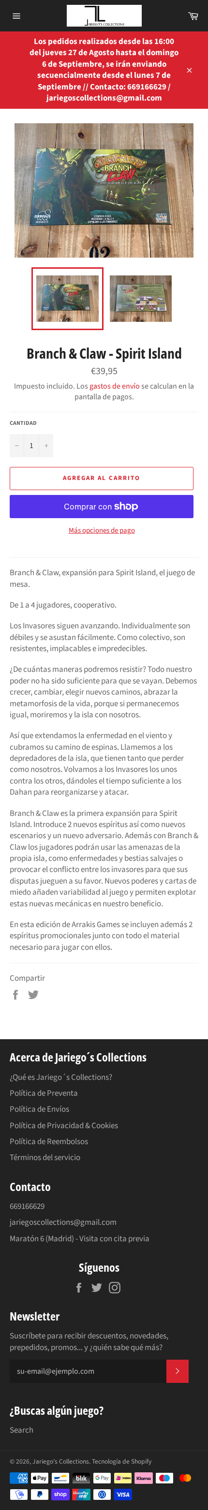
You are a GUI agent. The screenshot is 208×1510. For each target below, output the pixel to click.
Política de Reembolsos (49, 1141)
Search (21, 1430)
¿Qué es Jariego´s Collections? (61, 1077)
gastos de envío (114, 386)
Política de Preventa (44, 1093)
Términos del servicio (45, 1157)
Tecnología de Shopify (121, 1461)
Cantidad (23, 423)
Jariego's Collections (60, 1461)
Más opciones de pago (102, 531)
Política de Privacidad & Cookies (64, 1126)
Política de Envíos (39, 1109)
